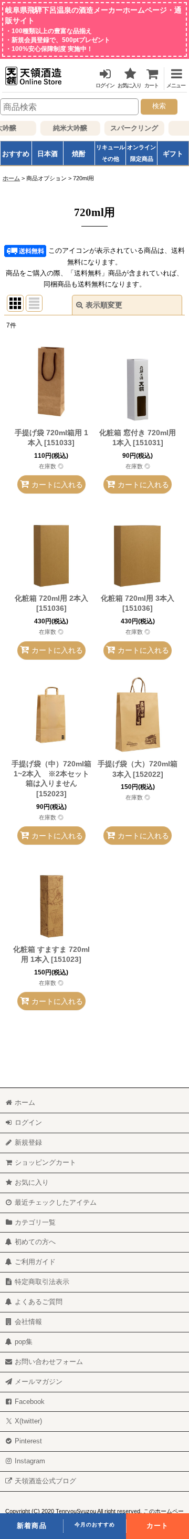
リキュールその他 (110, 153)
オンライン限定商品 (141, 153)
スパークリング (131, 128)
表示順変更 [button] (104, 305)
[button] (173, 76)
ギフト (173, 154)
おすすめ (15, 154)
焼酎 (79, 154)
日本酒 (47, 154)
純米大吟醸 (67, 128)
